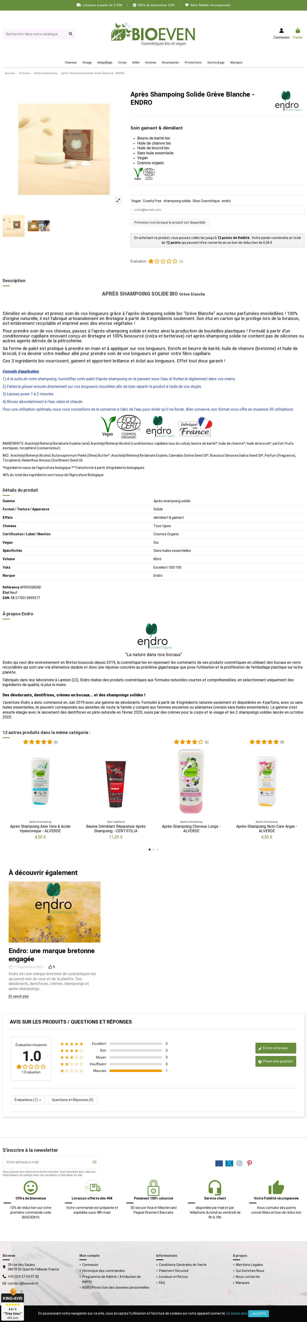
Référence (11, 587)
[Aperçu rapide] (70, 760)
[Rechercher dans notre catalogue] (70, 34)
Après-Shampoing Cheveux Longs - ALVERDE (191, 828)
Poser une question (277, 1061)
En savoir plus (19, 996)
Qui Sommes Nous (250, 1271)
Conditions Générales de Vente (183, 1265)
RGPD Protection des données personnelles (115, 1287)
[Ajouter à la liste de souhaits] (70, 752)
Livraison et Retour (173, 1277)
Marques (242, 1283)
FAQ (162, 1283)
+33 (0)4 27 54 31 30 (23, 1276)
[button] (150, 849)
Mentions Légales (249, 1265)
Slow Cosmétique (206, 201)
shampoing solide (177, 201)
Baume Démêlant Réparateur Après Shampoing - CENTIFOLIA (116, 828)
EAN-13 (8, 598)
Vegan (136, 201)
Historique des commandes (103, 1271)
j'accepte (258, 1314)
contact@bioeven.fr (23, 1283)
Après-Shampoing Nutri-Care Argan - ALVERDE (266, 828)
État (6, 592)
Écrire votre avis (275, 1048)
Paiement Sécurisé (174, 1271)
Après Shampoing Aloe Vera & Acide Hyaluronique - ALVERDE (40, 828)
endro (226, 201)
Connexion (90, 1265)
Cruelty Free (152, 201)
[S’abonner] (94, 1162)
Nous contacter (248, 1277)
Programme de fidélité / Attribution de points (111, 1279)
